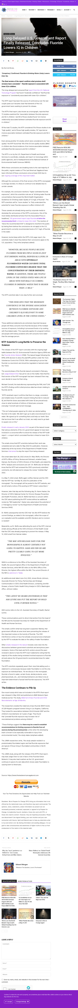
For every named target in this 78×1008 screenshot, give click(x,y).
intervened (12, 451)
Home (23, 10)
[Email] (36, 61)
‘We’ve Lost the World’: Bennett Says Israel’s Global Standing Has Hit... (63, 205)
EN (4, 4)
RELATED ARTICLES (9, 881)
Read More (65, 120)
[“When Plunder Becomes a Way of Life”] (26, 914)
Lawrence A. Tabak (16, 573)
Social (59, 10)
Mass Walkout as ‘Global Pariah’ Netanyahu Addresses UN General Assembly (39, 853)
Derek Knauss (56, 261)
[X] (8, 61)
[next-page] (6, 931)
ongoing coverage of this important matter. (19, 176)
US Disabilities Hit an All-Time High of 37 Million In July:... (68, 330)
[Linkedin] (27, 61)
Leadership (66, 1)
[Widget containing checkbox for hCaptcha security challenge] (17, 989)
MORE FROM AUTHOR (25, 881)
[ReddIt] (22, 61)
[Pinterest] (13, 61)
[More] (46, 61)
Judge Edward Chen (11, 374)
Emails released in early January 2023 (15, 427)
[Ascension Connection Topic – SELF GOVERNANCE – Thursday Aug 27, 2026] (57, 407)
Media (39, 1)
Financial (60, 1)
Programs (50, 10)
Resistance (41, 10)
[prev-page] (3, 931)
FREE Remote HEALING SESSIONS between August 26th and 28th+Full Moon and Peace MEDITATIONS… (9, 902)
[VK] (32, 61)
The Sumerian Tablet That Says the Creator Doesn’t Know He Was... (69, 301)
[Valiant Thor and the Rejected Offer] (43, 891)
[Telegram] (41, 61)
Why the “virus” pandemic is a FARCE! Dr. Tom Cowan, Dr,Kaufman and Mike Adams (12, 853)
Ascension (4, 1)
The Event (31, 10)
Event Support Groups (13, 1)
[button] (74, 10)
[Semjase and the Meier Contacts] (57, 389)
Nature (72, 1)
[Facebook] (4, 61)
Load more (64, 417)
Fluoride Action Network (13, 355)
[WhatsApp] (18, 61)
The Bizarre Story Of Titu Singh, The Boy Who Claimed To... (64, 282)
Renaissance (46, 1)
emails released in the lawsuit (16, 645)
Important (9, 16)
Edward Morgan (9, 52)
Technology (53, 1)
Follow (72, 70)
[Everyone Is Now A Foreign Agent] (43, 914)
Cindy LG (55, 156)
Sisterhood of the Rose (26, 1)
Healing (35, 1)
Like (74, 66)
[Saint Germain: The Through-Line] (57, 322)
